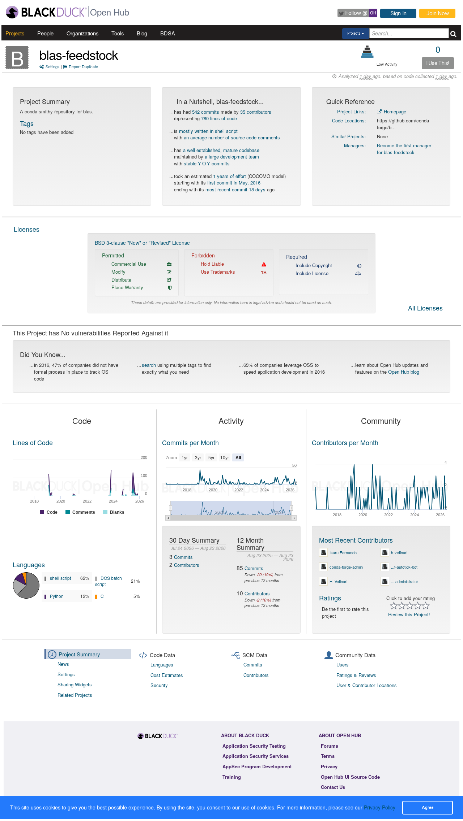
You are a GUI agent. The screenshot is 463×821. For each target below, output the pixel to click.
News (63, 663)
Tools (117, 33)
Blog (142, 33)
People (45, 33)
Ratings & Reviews (356, 675)
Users (342, 664)
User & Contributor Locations (366, 685)
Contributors (186, 564)
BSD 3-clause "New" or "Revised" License (142, 242)
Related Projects (75, 694)
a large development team (232, 156)
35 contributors (255, 111)
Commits (183, 556)
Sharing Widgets (75, 684)
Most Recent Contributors (356, 539)
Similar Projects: (348, 136)
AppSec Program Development (257, 766)
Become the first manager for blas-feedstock (404, 149)
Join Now (437, 13)
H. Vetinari (338, 581)
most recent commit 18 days (235, 189)
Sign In (399, 13)
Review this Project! (409, 614)
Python (57, 596)
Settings (53, 66)
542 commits (205, 111)
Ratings (330, 597)
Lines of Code (33, 442)
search (149, 364)
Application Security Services (255, 755)
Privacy (329, 766)
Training (231, 776)
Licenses (26, 229)
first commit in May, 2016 (233, 182)
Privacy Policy (379, 807)
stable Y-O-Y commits (207, 163)
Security (159, 685)
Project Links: (351, 111)
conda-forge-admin (346, 567)
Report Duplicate (83, 66)
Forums (329, 745)
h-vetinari (399, 552)
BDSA (167, 33)
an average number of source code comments (232, 137)
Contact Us (333, 786)
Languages (29, 564)
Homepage (394, 111)
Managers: (355, 145)
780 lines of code (219, 118)
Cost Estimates (166, 675)
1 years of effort (229, 176)
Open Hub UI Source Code (350, 776)
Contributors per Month (345, 442)
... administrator (404, 581)
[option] (232, 273)
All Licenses (425, 308)
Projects (14, 33)
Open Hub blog (403, 371)
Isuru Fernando (343, 552)
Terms (328, 755)
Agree (427, 807)
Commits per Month (190, 442)
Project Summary (79, 654)
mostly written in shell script (208, 130)
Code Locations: (349, 120)
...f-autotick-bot (404, 567)
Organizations (82, 33)
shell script (60, 578)
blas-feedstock (78, 54)
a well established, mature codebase (221, 150)
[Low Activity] (367, 51)
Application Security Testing (254, 745)
